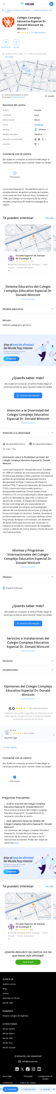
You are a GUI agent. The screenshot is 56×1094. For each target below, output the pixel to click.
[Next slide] (54, 734)
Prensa (5, 993)
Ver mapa (9, 57)
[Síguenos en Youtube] (39, 1069)
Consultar (38, 125)
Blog (5, 988)
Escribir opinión (10, 747)
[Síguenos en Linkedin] (17, 1069)
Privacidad (28, 1076)
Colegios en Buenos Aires (42, 10)
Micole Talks (8, 1003)
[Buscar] (51, 4)
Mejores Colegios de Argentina (18, 10)
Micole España (9, 1029)
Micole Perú (8, 1043)
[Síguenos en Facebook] (28, 1069)
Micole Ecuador (9, 1047)
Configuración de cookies (45, 1077)
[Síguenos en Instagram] (33, 1069)
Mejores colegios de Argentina (15, 1016)
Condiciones (8, 1083)
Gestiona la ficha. (18, 97)
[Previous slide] (2, 734)
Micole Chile (8, 1038)
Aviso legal (7, 1076)
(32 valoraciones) (38, 32)
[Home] (3, 10)
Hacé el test (28, 962)
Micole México (9, 1033)
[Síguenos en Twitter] (22, 1069)
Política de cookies (28, 1083)
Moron (7, 12)
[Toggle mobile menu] (4, 3)
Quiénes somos (9, 984)
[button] (28, 309)
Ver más (49, 217)
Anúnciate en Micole (11, 998)
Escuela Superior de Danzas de (30, 257)
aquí (16, 842)
